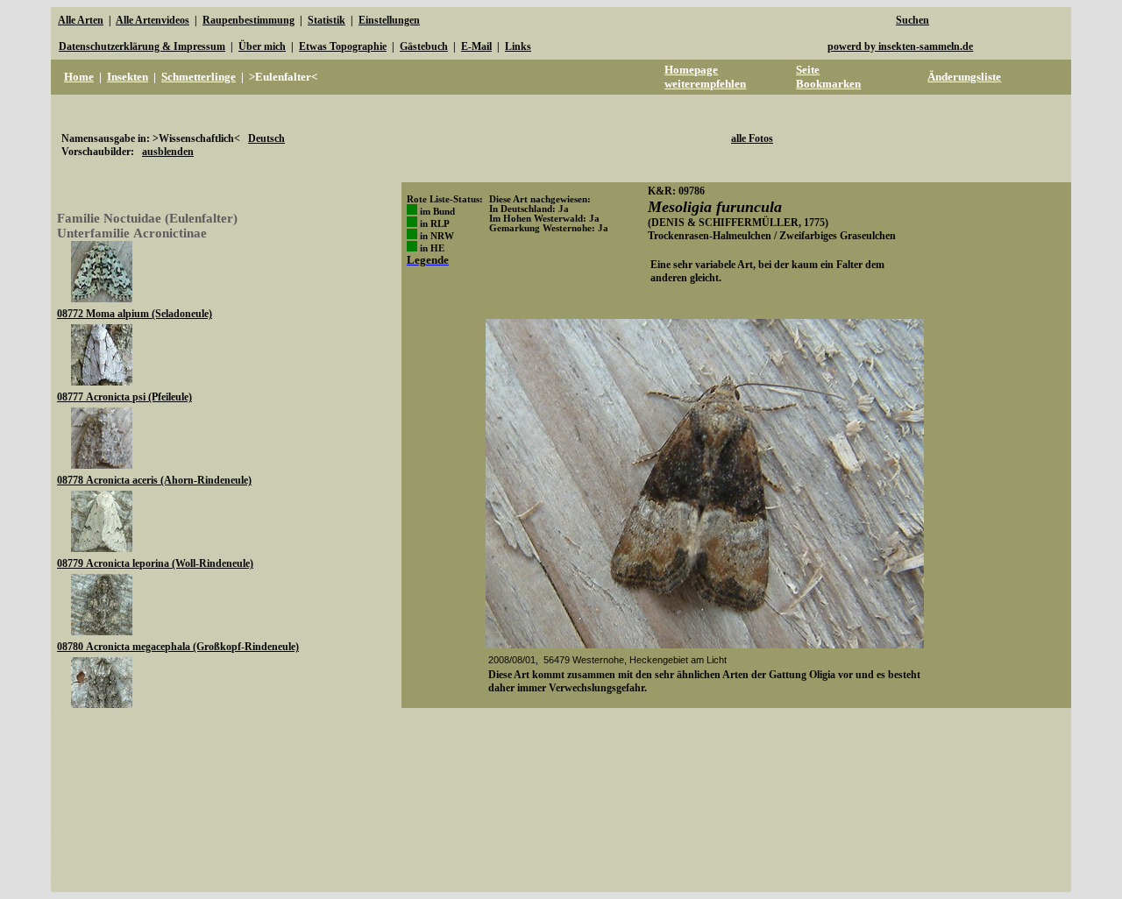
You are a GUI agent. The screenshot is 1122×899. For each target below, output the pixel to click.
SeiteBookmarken (828, 76)
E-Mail (476, 46)
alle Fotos (752, 138)
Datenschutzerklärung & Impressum (142, 46)
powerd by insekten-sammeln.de (900, 46)
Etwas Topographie (343, 46)
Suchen (912, 20)
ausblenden (168, 151)
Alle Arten (80, 20)
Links (518, 46)
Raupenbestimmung (248, 20)
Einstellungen (389, 20)
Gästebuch (424, 46)
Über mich (262, 46)
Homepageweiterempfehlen (705, 76)
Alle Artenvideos (152, 20)
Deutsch (266, 138)
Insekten (127, 76)
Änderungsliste (964, 76)
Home (79, 76)
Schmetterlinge (198, 76)
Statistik (326, 20)
